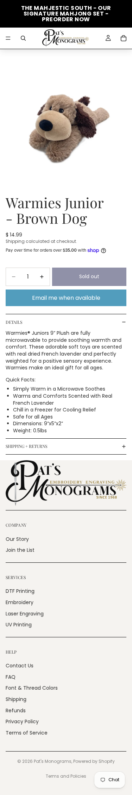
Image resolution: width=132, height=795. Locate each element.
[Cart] (123, 38)
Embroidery (19, 602)
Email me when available (66, 298)
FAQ (10, 676)
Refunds (16, 710)
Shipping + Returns (26, 446)
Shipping (16, 699)
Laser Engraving (25, 613)
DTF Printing (20, 591)
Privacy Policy (22, 721)
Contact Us (19, 665)
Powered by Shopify (94, 761)
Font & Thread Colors (32, 687)
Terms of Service (27, 732)
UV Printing (19, 624)
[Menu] (8, 38)
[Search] (23, 38)
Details (14, 322)
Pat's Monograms (52, 761)
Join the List (20, 550)
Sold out (89, 276)
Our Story (17, 538)
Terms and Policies (66, 776)
